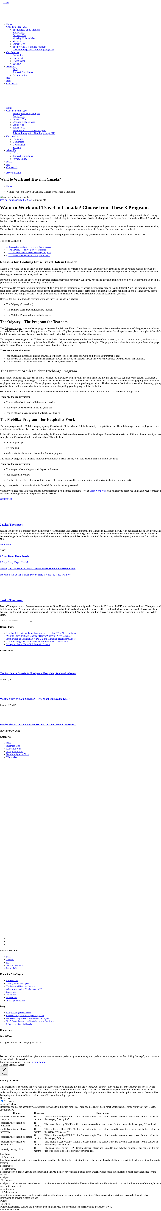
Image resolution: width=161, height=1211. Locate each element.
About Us (11, 66)
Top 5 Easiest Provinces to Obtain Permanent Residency (30, 1021)
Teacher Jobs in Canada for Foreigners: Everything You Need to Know (41, 633)
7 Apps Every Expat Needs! (14, 556)
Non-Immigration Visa (17, 754)
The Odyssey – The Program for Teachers (27, 249)
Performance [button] (6, 1165)
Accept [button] (21, 1064)
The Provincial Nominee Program (29, 46)
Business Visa (19, 35)
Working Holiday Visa (24, 38)
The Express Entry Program (26, 29)
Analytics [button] (4, 1177)
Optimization (19, 61)
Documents (18, 58)
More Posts (5, 544)
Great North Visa (97, 490)
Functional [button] (5, 1154)
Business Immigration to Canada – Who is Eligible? (28, 1018)
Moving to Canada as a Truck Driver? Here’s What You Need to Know (37, 568)
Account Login (13, 172)
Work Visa (11, 757)
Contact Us (11, 83)
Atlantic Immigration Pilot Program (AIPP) (34, 49)
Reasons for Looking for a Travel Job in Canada (29, 247)
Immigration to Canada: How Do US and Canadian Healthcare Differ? (41, 638)
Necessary (9, 1101)
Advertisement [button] (7, 1189)
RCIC (9, 78)
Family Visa (19, 32)
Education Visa (13, 748)
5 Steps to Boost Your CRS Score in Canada (28, 644)
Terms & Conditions (23, 72)
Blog (8, 80)
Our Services (12, 52)
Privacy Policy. (38, 1062)
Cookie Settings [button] (9, 1064)
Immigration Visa (14, 751)
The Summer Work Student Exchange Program (29, 252)
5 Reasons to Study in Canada (19, 1024)
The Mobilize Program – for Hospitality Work (29, 255)
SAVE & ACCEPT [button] (9, 1209)
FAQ (15, 69)
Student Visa (19, 44)
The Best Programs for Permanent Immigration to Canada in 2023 (39, 641)
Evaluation (18, 55)
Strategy (17, 63)
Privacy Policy (20, 75)
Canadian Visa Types (16, 27)
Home (9, 24)
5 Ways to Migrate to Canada (18, 1013)
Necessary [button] (5, 1098)
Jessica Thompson (9, 200)
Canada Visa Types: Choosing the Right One (25, 1015)
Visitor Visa (18, 41)
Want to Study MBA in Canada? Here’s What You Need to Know (39, 636)
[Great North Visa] (8, 18)
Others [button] (3, 1200)
